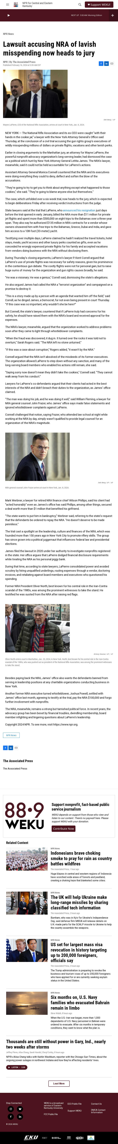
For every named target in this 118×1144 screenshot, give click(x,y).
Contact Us (96, 1104)
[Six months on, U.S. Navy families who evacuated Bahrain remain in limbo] (27, 1003)
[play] (8, 15)
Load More (59, 1083)
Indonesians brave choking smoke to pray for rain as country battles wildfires (81, 858)
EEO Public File (75, 1104)
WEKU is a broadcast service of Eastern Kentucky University (54, 1105)
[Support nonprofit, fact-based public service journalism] (24, 816)
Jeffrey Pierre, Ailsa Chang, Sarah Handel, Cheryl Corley (29, 1052)
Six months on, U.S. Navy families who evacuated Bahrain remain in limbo (80, 1003)
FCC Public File (51, 1114)
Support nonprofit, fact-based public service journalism (80, 806)
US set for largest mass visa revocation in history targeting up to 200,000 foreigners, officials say (79, 952)
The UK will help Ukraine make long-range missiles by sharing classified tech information (79, 903)
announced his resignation (79, 210)
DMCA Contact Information (98, 1111)
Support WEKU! (100, 4)
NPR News (8, 33)
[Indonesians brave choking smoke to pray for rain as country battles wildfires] (27, 858)
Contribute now (63, 828)
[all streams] (113, 15)
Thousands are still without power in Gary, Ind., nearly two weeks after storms (56, 1044)
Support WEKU (75, 1111)
